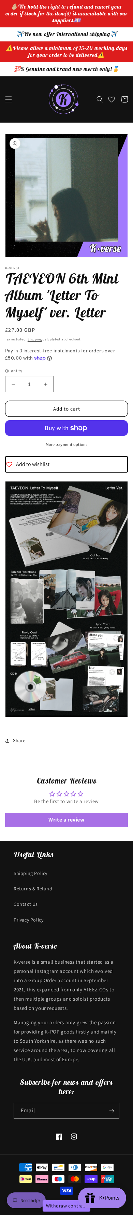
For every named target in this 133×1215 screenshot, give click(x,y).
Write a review (66, 819)
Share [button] (19, 740)
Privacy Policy (28, 920)
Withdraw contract (66, 1206)
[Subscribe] (111, 1111)
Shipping (35, 339)
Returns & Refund (33, 889)
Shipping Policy (30, 873)
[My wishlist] (111, 99)
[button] (8, 99)
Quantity (13, 371)
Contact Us (26, 904)
